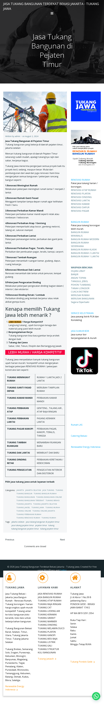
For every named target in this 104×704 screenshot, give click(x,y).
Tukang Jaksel (23, 507)
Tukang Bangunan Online (49, 497)
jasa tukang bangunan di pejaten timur (42, 522)
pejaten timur (41, 525)
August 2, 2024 (31, 136)
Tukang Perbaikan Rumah (29, 514)
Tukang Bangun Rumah (45, 493)
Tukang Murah (53, 507)
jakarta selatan (17, 522)
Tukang (59, 490)
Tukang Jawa (38, 507)
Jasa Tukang (48, 490)
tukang (51, 525)
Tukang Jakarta (24, 504)
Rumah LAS (76, 424)
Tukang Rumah (49, 518)
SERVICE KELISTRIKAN (82, 313)
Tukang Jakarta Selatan (45, 504)
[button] (96, 696)
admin (17, 136)
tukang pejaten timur (49, 528)
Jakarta (20, 490)
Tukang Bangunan (26, 497)
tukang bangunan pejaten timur (25, 528)
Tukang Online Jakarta (43, 511)
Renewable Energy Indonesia (85, 446)
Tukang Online (24, 511)
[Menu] (52, 13)
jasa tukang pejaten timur (22, 525)
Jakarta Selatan (33, 490)
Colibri (63, 570)
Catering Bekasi (79, 435)
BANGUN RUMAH (80, 221)
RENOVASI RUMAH (80, 179)
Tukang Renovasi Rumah (28, 518)
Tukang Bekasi (53, 500)
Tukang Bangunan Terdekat (30, 500)
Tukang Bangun (24, 493)
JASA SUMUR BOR (80, 331)
